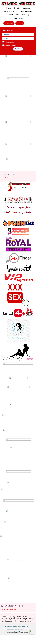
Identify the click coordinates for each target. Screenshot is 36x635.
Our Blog (25, 15)
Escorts (17, 8)
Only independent (11, 45)
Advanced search (19, 52)
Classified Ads (13, 15)
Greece (6, 177)
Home (8, 8)
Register (10, 23)
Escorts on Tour (10, 11)
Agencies (26, 8)
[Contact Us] (31, 23)
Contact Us (18, 18)
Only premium (9, 42)
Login (21, 23)
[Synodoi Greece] (18, 4)
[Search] (27, 23)
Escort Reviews (26, 11)
